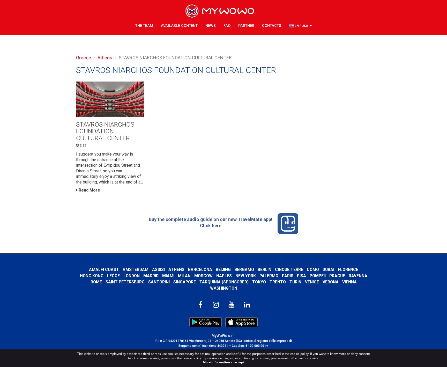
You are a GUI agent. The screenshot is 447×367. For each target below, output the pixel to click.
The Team (144, 26)
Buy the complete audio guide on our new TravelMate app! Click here (210, 222)
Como (313, 269)
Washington (223, 288)
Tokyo (259, 282)
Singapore (184, 282)
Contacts (271, 26)
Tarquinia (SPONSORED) (224, 282)
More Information (216, 362)
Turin (295, 282)
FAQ (227, 26)
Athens (105, 57)
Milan (184, 275)
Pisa (301, 275)
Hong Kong (91, 275)
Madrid (151, 275)
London (131, 275)
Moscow (203, 275)
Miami (168, 275)
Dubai (328, 269)
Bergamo (244, 269)
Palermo (268, 275)
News (210, 26)
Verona (331, 282)
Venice (312, 282)
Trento (278, 282)
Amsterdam (135, 269)
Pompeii (318, 275)
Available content (179, 26)
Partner (246, 26)
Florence (348, 269)
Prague (337, 275)
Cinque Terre (289, 269)
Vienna (349, 282)
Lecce (113, 275)
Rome (96, 282)
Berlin (264, 269)
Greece (83, 57)
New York (245, 275)
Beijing (223, 269)
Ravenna (358, 275)
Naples (224, 275)
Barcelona (200, 269)
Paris (287, 275)
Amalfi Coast (104, 269)
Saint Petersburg (125, 282)
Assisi (158, 269)
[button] (300, 26)
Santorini (159, 282)
